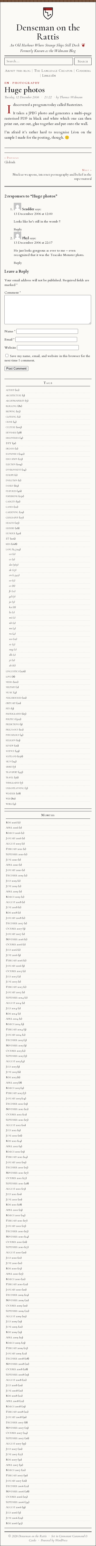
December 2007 (15, 1422)
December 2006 (15, 1486)
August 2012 (13, 1125)
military (10, 687)
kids (8, 544)
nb (10, 623)
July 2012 (11, 1130)
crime (9, 422)
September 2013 (14, 1056)
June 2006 (11, 1518)
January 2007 (13, 1481)
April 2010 (12, 1274)
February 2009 (14, 1348)
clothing (11, 417)
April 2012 (12, 1146)
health (10, 523)
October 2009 (14, 1305)
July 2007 (11, 1449)
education (11, 459)
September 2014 (15, 997)
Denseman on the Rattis (48, 32)
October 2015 (14, 971)
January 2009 (13, 1353)
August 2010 (13, 1252)
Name (9, 331)
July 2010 (11, 1258)
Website (10, 347)
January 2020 (13, 870)
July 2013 (11, 1066)
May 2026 (11, 822)
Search (83, 61)
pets (8, 708)
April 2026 (12, 827)
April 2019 (12, 891)
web (8, 798)
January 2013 (13, 1098)
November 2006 (15, 1491)
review (10, 745)
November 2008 (15, 1364)
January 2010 (13, 1289)
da (10, 565)
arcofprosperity (15, 401)
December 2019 (14, 875)
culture (10, 427)
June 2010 (11, 1263)
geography (12, 517)
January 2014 (13, 1035)
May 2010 (11, 1268)
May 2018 (11, 912)
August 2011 (13, 1189)
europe (10, 475)
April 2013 (12, 1082)
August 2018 (13, 902)
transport (11, 772)
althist (10, 390)
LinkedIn (49, 75)
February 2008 (14, 1412)
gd (10, 596)
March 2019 (13, 897)
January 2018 (13, 918)
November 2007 (15, 1428)
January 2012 (13, 1162)
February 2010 (14, 1284)
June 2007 (11, 1454)
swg (11, 649)
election (11, 464)
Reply (18, 229)
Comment (12, 292)
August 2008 (13, 1380)
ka (10, 607)
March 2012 (13, 1151)
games (9, 507)
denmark (11, 432)
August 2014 (13, 1003)
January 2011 (13, 1226)
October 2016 (14, 944)
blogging (11, 406)
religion (11, 740)
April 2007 (12, 1465)
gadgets (10, 501)
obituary (11, 703)
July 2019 (11, 881)
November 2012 (14, 1109)
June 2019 (11, 886)
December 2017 (14, 923)
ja (10, 602)
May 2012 (11, 1141)
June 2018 (11, 907)
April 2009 (12, 1337)
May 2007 (11, 1459)
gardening (12, 512)
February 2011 (14, 1220)
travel (9, 777)
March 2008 (13, 1406)
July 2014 (11, 1008)
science (10, 751)
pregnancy (12, 729)
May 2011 (11, 1204)
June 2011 (11, 1199)
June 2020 (11, 859)
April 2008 (12, 1401)
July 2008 (11, 1385)
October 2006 (14, 1497)
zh (10, 665)
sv (10, 644)
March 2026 (13, 833)
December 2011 (14, 1167)
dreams (10, 448)
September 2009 (15, 1311)
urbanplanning (15, 788)
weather (10, 793)
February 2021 (14, 849)
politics (10, 719)
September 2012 (14, 1120)
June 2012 (11, 1135)
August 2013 (13, 1061)
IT (7, 538)
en (10, 575)
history (10, 528)
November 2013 (14, 1045)
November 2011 (14, 1173)
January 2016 (13, 966)
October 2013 (13, 1051)
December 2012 (14, 1104)
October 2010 (14, 1242)
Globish (9, 162)
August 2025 (13, 843)
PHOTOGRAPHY (26, 83)
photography (13, 714)
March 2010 (13, 1279)
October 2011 (14, 1178)
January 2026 (13, 838)
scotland (11, 756)
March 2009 (13, 1343)
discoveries (12, 438)
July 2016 (11, 950)
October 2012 (14, 1114)
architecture (13, 395)
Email (9, 339)
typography (12, 783)
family (9, 486)
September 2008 (15, 1374)
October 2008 (14, 1369)
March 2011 (13, 1215)
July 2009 (11, 1321)
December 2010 (14, 1231)
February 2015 (14, 987)
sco (10, 639)
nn (10, 628)
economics (12, 454)
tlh (10, 655)
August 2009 (13, 1316)
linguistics (12, 671)
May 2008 (11, 1396)
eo (10, 580)
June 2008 (12, 1390)
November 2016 (15, 939)
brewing (10, 411)
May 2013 (11, 1077)
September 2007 (15, 1438)
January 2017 (13, 934)
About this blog (18, 71)
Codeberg (83, 71)
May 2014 (11, 1013)
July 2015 (11, 976)
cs (10, 559)
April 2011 (12, 1210)
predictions (12, 724)
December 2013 (14, 1040)
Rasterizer (74, 104)
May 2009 (11, 1332)
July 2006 (11, 1512)
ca (10, 554)
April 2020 (12, 865)
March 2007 (13, 1470)
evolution (11, 480)
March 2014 (13, 1024)
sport (9, 767)
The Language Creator (53, 71)
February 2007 (14, 1475)
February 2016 (14, 960)
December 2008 (15, 1358)
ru (10, 633)
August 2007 (13, 1443)
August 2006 (13, 1507)
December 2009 (15, 1295)
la (10, 612)
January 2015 (13, 992)
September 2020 (15, 854)
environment (13, 470)
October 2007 (14, 1433)
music (9, 692)
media (9, 682)
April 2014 (12, 1019)
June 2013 (11, 1072)
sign (8, 761)
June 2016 (11, 955)
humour (10, 533)
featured (11, 491)
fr (10, 591)
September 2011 (14, 1183)
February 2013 (14, 1093)
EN (6, 83)
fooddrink (12, 496)
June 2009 (11, 1327)
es (10, 586)
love (8, 676)
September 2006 (15, 1502)
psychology (12, 735)
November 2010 (15, 1236)
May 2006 (11, 1523)
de (10, 570)
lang (9, 549)
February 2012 (14, 1157)
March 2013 (13, 1088)
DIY (8, 443)
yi (10, 660)
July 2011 (11, 1194)
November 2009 (15, 1300)
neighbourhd (13, 698)
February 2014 (14, 1029)
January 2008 (14, 1417)
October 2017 (14, 928)
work (9, 804)
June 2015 (11, 981)
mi (10, 617)
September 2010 (15, 1247)
